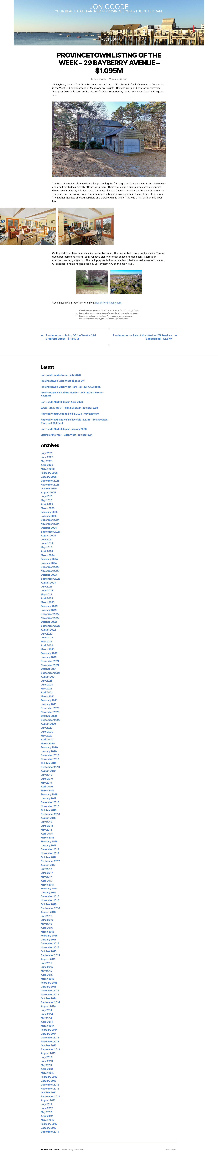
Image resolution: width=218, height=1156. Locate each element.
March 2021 (47, 696)
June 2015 (47, 967)
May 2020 (46, 735)
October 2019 (49, 763)
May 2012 (46, 1112)
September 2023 (50, 578)
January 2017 (48, 892)
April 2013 (47, 1069)
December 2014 (50, 990)
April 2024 (47, 551)
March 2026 (47, 469)
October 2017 (48, 857)
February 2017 (49, 888)
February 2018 (49, 841)
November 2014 (50, 994)
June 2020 (47, 731)
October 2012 (48, 1092)
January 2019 (48, 798)
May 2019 (46, 782)
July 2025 (46, 496)
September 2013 (50, 1049)
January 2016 (48, 939)
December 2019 (50, 755)
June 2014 (47, 1014)
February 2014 (49, 1029)
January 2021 (48, 704)
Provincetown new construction (120, 316)
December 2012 (50, 1084)
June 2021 (47, 684)
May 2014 (46, 1018)
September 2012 (50, 1096)
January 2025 (49, 516)
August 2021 (48, 676)
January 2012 (48, 1127)
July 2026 (46, 453)
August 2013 (48, 1053)
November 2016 (50, 900)
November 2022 (50, 618)
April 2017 (47, 880)
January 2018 (48, 845)
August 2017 (48, 865)
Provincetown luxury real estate (92, 316)
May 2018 (46, 829)
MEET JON (109, 39)
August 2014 (48, 1006)
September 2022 (50, 625)
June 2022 (47, 637)
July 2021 (46, 680)
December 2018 (50, 802)
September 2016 (50, 908)
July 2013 (46, 1057)
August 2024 (48, 535)
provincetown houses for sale (102, 313)
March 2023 (47, 602)
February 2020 (49, 747)
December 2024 (50, 519)
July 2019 (46, 774)
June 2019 (47, 778)
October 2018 (49, 810)
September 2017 (50, 861)
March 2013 (47, 1073)
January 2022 (49, 657)
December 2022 (50, 614)
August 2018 (48, 818)
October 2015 (48, 951)
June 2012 (47, 1108)
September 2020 (50, 720)
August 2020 (48, 723)
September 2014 (50, 1002)
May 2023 (46, 594)
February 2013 (49, 1076)
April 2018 (47, 833)
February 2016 (49, 935)
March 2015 (47, 978)
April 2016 (47, 927)
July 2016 (46, 916)
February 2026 (49, 472)
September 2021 (50, 673)
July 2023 (46, 586)
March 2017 (47, 884)
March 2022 (47, 649)
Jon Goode (109, 6)
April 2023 (47, 598)
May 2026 (46, 461)
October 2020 (49, 716)
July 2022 (46, 633)
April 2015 (47, 974)
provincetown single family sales (114, 319)
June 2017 (47, 872)
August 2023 (48, 582)
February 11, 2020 (119, 79)
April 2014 (47, 1021)
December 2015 (50, 943)
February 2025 (49, 512)
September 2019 (50, 767)
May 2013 (46, 1065)
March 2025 (47, 508)
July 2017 (46, 869)
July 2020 (46, 727)
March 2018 (47, 837)
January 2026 (49, 476)
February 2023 (49, 606)
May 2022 (46, 641)
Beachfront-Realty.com (108, 302)
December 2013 (50, 1037)
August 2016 (48, 912)
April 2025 (47, 504)
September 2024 (50, 531)
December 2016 (50, 896)
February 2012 (49, 1123)
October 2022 (49, 621)
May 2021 (46, 688)
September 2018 (50, 814)
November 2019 (50, 759)
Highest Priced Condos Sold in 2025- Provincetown (70, 413)
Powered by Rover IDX (72, 1149)
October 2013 (48, 1045)
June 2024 (47, 543)
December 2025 (50, 480)
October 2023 (49, 574)
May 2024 (46, 547)
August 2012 (48, 1100)
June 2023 (47, 590)
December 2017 (50, 849)
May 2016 (46, 924)
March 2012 (47, 1120)
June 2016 (47, 920)
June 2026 (47, 457)
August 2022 (48, 629)
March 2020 (47, 743)
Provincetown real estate (89, 319)
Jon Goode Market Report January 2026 (64, 429)
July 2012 (46, 1104)
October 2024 (49, 527)
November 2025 (50, 484)
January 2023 (49, 610)
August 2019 (48, 770)
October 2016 (49, 904)
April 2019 (47, 786)
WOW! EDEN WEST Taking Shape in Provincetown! (69, 408)
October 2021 (48, 669)
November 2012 (50, 1088)
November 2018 (50, 806)
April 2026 (47, 465)
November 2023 (50, 571)
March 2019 (47, 790)
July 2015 (46, 963)
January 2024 (49, 563)
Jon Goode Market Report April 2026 (62, 402)
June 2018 (47, 825)
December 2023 (50, 567)
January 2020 (49, 751)
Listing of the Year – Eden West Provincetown (66, 434)
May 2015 (46, 971)
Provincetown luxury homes (126, 313)
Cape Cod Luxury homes (89, 310)
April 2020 (47, 739)
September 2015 (50, 955)
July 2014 (46, 1010)
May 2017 (46, 876)
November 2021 (50, 665)
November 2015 (50, 947)
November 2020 (50, 712)
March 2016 (47, 931)
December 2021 (50, 661)
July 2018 (46, 822)
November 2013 (50, 1041)
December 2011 (50, 1131)
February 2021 (49, 700)
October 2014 (49, 998)
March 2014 (47, 1025)
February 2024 (49, 559)
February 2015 (49, 982)
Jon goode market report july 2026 (61, 375)
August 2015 (48, 959)
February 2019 (49, 794)
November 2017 (50, 853)
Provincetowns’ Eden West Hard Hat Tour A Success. (71, 386)
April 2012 (47, 1116)
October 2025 (49, 488)
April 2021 (47, 692)
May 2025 (46, 500)
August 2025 (48, 492)
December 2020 (50, 708)
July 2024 (46, 539)
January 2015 (48, 986)
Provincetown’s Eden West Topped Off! (63, 380)
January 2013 (48, 1080)
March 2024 (47, 555)
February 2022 (49, 653)
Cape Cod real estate (110, 310)
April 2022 (47, 645)
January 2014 (48, 1033)
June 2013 (47, 1061)
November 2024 (50, 523)
